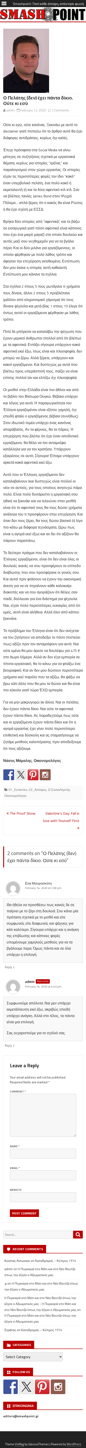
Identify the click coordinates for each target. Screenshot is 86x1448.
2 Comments (60, 110)
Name (14, 1146)
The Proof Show (22, 813)
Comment (18, 1091)
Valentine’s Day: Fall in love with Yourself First (61, 817)
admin (10, 110)
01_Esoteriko (17, 789)
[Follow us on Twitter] (20, 774)
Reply (8, 967)
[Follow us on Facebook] (8, 774)
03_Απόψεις (38, 789)
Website (16, 1190)
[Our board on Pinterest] (33, 774)
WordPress (74, 1444)
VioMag (19, 1444)
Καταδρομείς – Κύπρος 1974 (55, 1260)
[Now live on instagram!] (45, 774)
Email (15, 1168)
